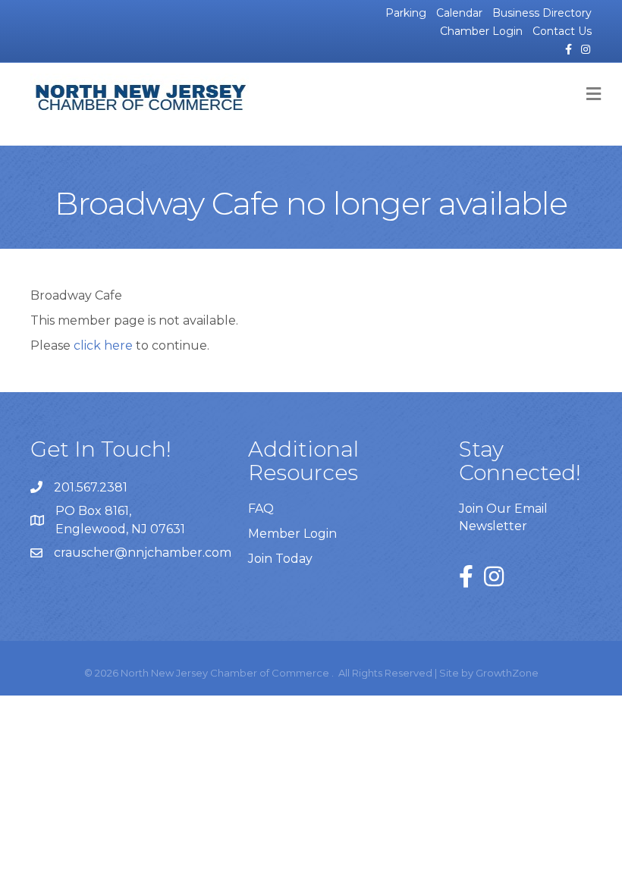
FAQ (261, 508)
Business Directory (542, 13)
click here (103, 345)
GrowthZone (507, 673)
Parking (405, 13)
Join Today (280, 558)
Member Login (292, 533)
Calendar (459, 13)
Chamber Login (481, 31)
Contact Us (562, 31)
